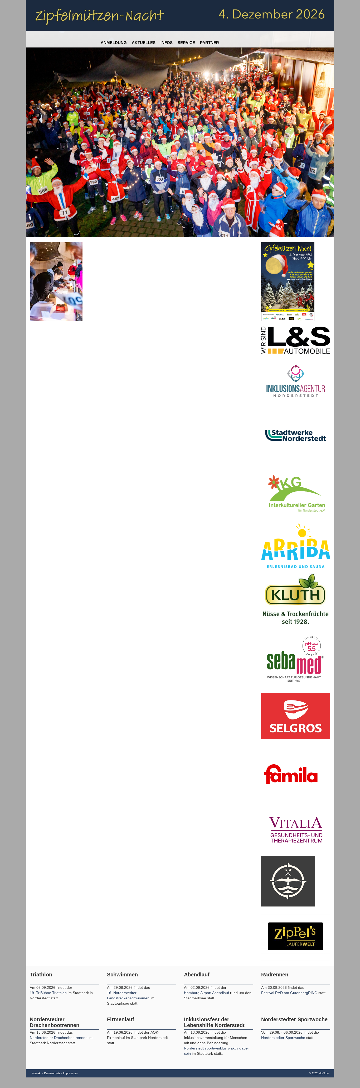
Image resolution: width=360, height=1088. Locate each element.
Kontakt (36, 1073)
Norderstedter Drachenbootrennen (59, 1037)
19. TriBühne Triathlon (48, 993)
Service (186, 42)
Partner (209, 42)
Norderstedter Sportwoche (283, 1037)
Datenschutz (52, 1073)
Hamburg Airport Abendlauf (207, 993)
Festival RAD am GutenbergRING (289, 993)
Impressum (70, 1073)
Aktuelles (143, 42)
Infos (166, 42)
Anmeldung (114, 42)
